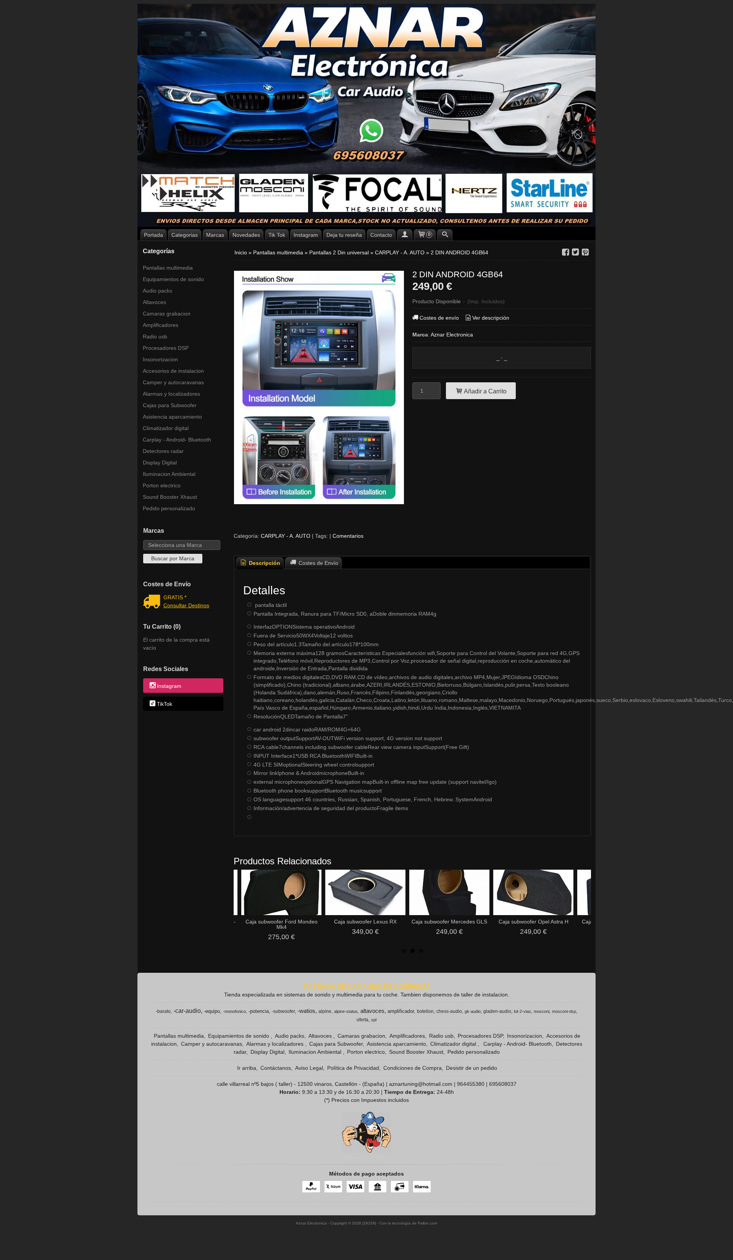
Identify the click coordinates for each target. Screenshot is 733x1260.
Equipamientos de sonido (173, 279)
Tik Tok (276, 235)
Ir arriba (246, 1068)
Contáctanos (275, 1068)
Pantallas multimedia (168, 268)
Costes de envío (439, 318)
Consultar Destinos (186, 605)
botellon (425, 1011)
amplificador (400, 1011)
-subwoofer (283, 1011)
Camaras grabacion (167, 314)
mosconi (541, 1011)
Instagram (306, 235)
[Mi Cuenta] (404, 235)
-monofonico (234, 1011)
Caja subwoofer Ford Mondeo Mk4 (281, 924)
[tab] (260, 563)
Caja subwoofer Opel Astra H (533, 922)
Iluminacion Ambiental (169, 474)
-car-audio (187, 1011)
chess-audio (449, 1011)
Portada (153, 235)
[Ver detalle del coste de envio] (153, 602)
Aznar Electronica (452, 335)
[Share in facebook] (565, 252)
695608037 (503, 1084)
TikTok (164, 704)
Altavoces (154, 302)
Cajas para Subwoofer (170, 405)
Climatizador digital (166, 428)
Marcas (215, 235)
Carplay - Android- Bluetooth (177, 440)
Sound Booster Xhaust (170, 497)
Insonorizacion (160, 359)
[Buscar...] (444, 235)
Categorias (184, 235)
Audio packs (157, 291)
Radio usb (155, 336)
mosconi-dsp (564, 1011)
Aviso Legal (309, 1068)
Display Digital (160, 462)
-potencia (259, 1011)
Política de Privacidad (353, 1068)
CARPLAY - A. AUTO (285, 536)
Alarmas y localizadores (171, 394)
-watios (306, 1011)
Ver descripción (490, 318)
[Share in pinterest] (585, 252)
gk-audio (473, 1011)
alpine (324, 1011)
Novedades (246, 235)
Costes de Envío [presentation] (317, 563)
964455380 (470, 1084)
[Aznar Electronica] (366, 115)
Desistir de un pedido (471, 1068)
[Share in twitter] (575, 252)
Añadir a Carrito (485, 391)
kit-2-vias (522, 1011)
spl (373, 1019)
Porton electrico (162, 485)
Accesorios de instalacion (173, 371)
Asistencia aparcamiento (172, 417)
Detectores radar (163, 451)
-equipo (212, 1011)
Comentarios (348, 536)
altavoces (372, 1011)
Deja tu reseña (344, 235)
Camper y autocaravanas (173, 382)
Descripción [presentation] (263, 563)
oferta (362, 1019)
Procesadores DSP (166, 348)
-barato (163, 1011)
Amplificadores (160, 325)
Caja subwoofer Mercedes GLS (449, 922)
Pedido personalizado (169, 508)
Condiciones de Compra (412, 1068)
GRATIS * (174, 597)
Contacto (381, 235)
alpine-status (346, 1011)
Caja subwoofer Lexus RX (365, 922)
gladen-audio (497, 1011)
